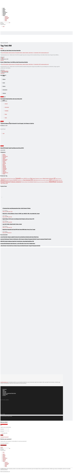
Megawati (41, 180)
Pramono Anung (24, 181)
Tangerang (60, 182)
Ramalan (35, 181)
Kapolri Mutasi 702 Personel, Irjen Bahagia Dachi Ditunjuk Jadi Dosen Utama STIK (18, 219)
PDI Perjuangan (55, 180)
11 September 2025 (4, 59)
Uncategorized (5, 172)
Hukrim (57, 178)
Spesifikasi (52, 182)
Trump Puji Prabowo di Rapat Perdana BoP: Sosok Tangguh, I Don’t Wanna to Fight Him (17, 123)
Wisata (6, 19)
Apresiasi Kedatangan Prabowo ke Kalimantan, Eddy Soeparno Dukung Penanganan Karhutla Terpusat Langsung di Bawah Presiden (25, 239)
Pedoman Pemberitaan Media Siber (9, 393)
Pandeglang (47, 180)
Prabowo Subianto (15, 182)
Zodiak (6, 183)
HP (54, 178)
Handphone (40, 178)
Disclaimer (5, 389)
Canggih (18, 178)
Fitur (31, 178)
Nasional (4, 11)
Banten (12, 178)
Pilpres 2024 (60, 180)
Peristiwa (4, 169)
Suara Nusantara (5, 71)
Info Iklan (4, 392)
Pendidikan (6, 18)
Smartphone (46, 181)
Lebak (34, 180)
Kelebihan (15, 180)
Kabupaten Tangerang (9, 180)
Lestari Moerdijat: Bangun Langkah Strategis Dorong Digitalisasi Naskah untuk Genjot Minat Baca (19, 237)
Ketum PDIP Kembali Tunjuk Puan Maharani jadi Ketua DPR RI (12, 148)
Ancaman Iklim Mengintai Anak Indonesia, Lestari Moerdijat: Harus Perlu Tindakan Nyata (17, 243)
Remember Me (4, 433)
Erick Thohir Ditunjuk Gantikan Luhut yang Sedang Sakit (11, 98)
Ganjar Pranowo (36, 178)
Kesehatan (5, 160)
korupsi (22, 180)
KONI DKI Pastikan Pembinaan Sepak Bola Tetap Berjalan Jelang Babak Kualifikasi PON (17, 241)
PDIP (50, 180)
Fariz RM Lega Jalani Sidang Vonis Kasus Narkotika (10, 50)
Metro (44, 180)
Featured (28, 178)
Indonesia (59, 178)
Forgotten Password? (4, 437)
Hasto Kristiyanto (49, 178)
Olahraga (4, 9)
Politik (4, 8)
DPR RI (25, 178)
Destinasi (22, 178)
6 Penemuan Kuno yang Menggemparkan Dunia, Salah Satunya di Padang (16, 208)
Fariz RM (6, 42)
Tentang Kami (5, 394)
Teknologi (4, 171)
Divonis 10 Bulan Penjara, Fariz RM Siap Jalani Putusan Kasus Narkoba (14, 62)
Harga (44, 178)
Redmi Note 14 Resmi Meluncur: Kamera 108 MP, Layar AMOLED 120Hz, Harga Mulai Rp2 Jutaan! (21, 213)
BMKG (14, 178)
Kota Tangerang (27, 180)
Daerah (4, 10)
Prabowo (7, 182)
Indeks (6, 20)
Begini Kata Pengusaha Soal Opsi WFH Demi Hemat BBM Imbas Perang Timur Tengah (19, 229)
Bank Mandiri (9, 178)
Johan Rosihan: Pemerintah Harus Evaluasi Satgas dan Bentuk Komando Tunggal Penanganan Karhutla (20, 245)
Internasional (7, 17)
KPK (32, 180)
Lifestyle (6, 16)
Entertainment (5, 12)
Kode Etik (4, 391)
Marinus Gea (38, 180)
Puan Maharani (30, 181)
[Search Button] (9, 122)
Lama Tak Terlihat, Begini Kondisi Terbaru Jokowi (12, 224)
